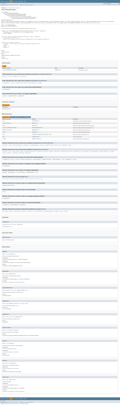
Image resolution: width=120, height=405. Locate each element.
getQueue (51, 151)
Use (14, 1)
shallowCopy (14, 152)
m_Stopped (39, 82)
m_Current (9, 76)
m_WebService (58, 69)
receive (4, 152)
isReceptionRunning (103, 151)
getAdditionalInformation (30, 151)
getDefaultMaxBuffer (17, 145)
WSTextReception (6, 108)
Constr (12, 402)
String (9, 123)
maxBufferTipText (49, 145)
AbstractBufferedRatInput (11, 26)
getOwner (46, 151)
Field (9, 402)
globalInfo (34, 132)
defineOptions (35, 120)
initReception (85, 151)
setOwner (9, 152)
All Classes (2, 3)
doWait (21, 151)
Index (25, 1)
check (9, 151)
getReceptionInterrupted (66, 151)
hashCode (22, 178)
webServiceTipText (36, 138)
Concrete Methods (25, 117)
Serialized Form (4, 58)
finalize (12, 178)
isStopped (111, 151)
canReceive (4, 151)
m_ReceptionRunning (31, 82)
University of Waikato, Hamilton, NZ (14, 403)
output (55, 145)
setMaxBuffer (64, 145)
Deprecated (20, 1)
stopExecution (35, 136)
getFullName (40, 151)
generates (34, 125)
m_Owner (12, 82)
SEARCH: (104, 3)
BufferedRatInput (85, 22)
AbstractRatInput (36, 22)
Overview (2, 1)
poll (59, 145)
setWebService (35, 134)
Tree (16, 1)
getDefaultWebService (37, 127)
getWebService (35, 129)
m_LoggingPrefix (6, 82)
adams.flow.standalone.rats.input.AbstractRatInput (20, 16)
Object (26, 176)
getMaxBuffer (26, 145)
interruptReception (93, 151)
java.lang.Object (4, 12)
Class (4, 125)
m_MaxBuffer (15, 76)
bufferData (4, 145)
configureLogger (15, 151)
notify (26, 178)
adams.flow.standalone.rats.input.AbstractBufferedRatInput (24, 17)
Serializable (97, 22)
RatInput (91, 22)
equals (7, 178)
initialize (41, 145)
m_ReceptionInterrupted (20, 82)
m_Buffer (4, 76)
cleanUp (10, 145)
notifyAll (31, 178)
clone (3, 178)
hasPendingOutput (34, 145)
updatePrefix (28, 152)
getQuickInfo (57, 151)
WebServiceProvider (12, 69)
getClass (17, 178)
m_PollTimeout (22, 76)
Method (16, 402)
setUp (69, 145)
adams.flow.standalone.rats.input (13, 7)
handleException (77, 151)
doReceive (34, 123)
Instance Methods (14, 117)
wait (35, 178)
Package (7, 1)
